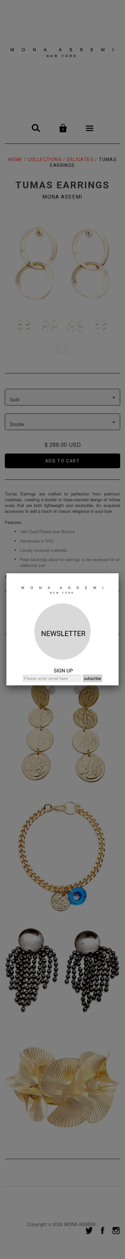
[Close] (118, 573)
